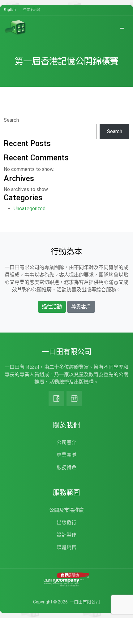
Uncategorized (29, 208)
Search (11, 120)
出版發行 (66, 522)
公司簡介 (66, 443)
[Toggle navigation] (122, 28)
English (10, 10)
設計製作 (66, 535)
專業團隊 (66, 455)
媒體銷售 (66, 547)
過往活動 (52, 307)
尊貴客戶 (81, 307)
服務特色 (66, 467)
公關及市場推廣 (66, 510)
